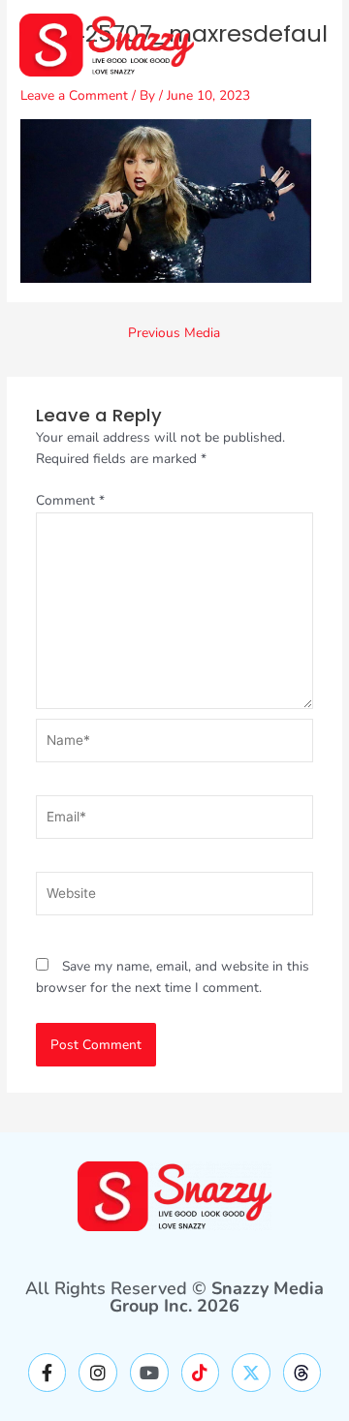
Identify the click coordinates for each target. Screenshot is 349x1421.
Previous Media (174, 333)
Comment (70, 500)
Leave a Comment (74, 95)
